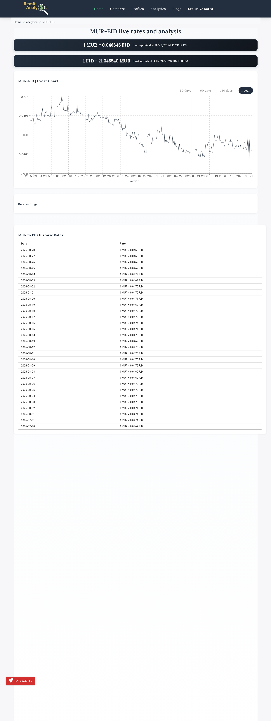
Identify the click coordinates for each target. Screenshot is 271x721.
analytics (31, 22)
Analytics (158, 9)
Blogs (176, 9)
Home (98, 9)
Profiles (137, 9)
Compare (117, 9)
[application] (135, 139)
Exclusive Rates (200, 9)
